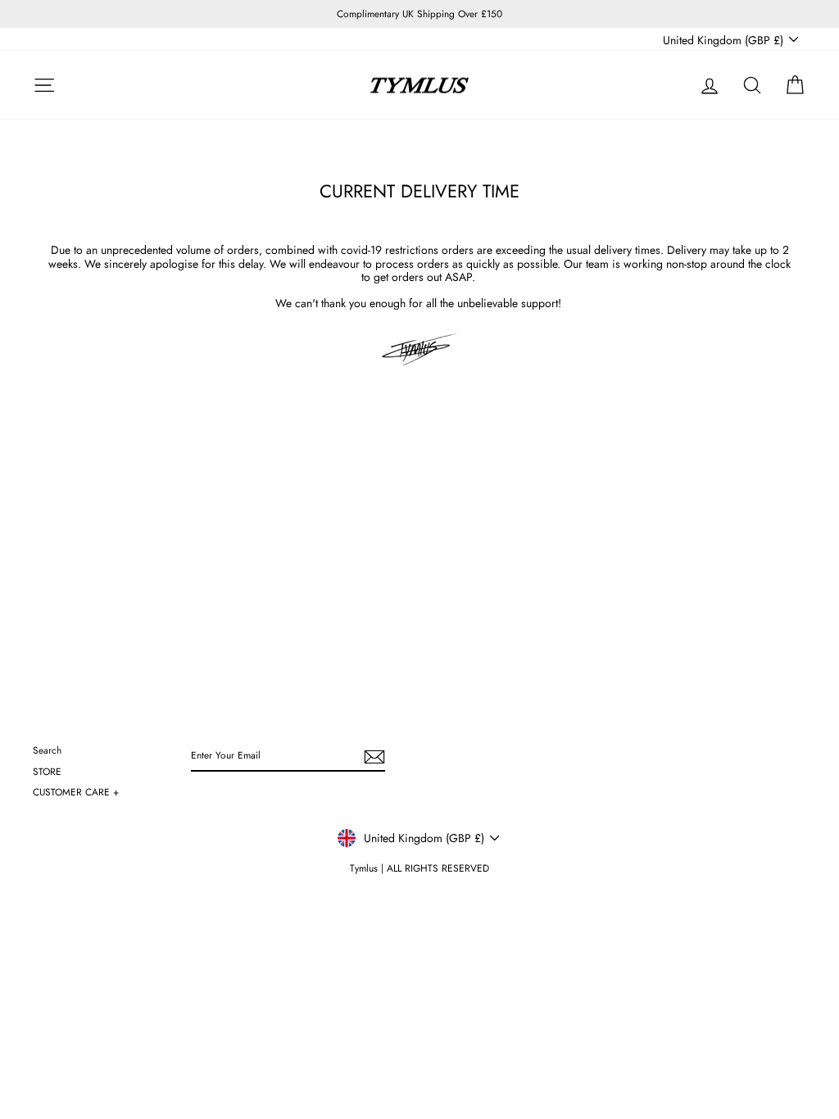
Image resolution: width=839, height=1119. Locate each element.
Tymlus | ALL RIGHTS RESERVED (419, 868)
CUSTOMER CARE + (76, 792)
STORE (47, 771)
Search (47, 750)
